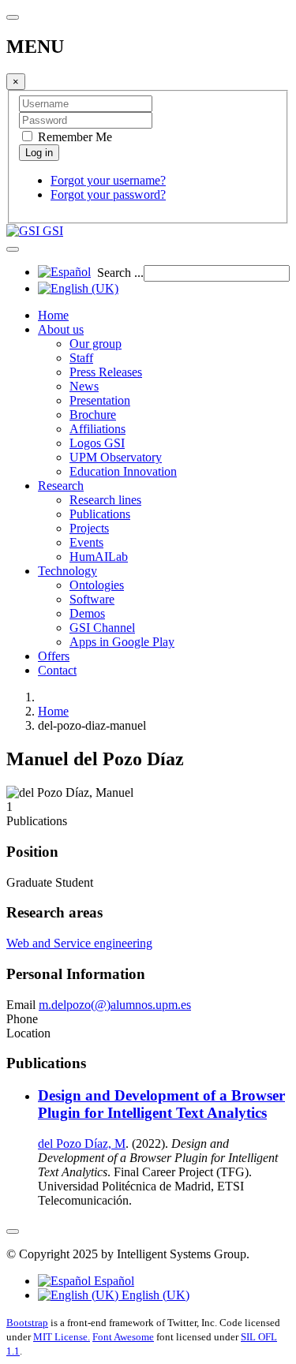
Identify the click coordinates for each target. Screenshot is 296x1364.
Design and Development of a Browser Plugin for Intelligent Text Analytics (161, 1104)
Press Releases (105, 372)
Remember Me (73, 137)
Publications (99, 514)
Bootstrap (27, 1322)
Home (53, 315)
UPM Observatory (115, 457)
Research (61, 485)
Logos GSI (97, 443)
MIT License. (61, 1337)
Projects (89, 528)
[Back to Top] (12, 1231)
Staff (81, 357)
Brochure (92, 414)
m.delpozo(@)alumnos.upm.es (115, 1004)
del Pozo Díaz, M (82, 1143)
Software (91, 599)
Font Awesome (123, 1337)
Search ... (120, 272)
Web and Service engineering (79, 943)
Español (112, 1280)
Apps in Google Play (121, 641)
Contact (57, 670)
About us (61, 329)
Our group (95, 343)
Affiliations (97, 428)
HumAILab (98, 556)
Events (86, 542)
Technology (67, 570)
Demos (87, 613)
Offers (53, 656)
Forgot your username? (108, 180)
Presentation (99, 400)
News (84, 386)
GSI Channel (102, 627)
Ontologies (96, 585)
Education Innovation (123, 471)
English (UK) (153, 1295)
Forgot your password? (108, 194)
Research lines (105, 499)
